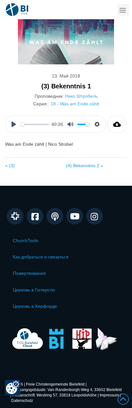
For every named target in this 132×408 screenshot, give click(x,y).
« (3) (10, 165)
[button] (123, 10)
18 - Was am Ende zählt (75, 103)
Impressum (109, 395)
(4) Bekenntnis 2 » (84, 165)
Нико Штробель (81, 96)
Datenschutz (22, 400)
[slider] (35, 124)
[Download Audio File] (117, 124)
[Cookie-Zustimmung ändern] (12, 387)
